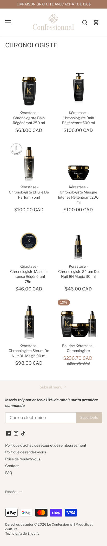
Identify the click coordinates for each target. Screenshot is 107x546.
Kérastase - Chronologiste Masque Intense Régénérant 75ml (29, 274)
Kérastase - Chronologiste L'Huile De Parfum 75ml (29, 192)
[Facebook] (8, 433)
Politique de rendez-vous (25, 452)
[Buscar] (84, 22)
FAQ (8, 472)
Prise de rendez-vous (22, 459)
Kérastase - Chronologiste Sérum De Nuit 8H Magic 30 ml (78, 271)
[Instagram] (16, 433)
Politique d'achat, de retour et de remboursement (45, 445)
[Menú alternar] (8, 22)
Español (11, 492)
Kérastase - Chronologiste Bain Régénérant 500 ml (78, 117)
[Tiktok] (23, 433)
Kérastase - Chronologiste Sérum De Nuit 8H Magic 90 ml (29, 350)
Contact (12, 465)
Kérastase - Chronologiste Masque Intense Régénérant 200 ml (78, 194)
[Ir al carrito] (96, 22)
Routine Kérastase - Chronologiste (78, 348)
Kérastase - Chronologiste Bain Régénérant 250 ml (29, 117)
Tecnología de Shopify (22, 533)
